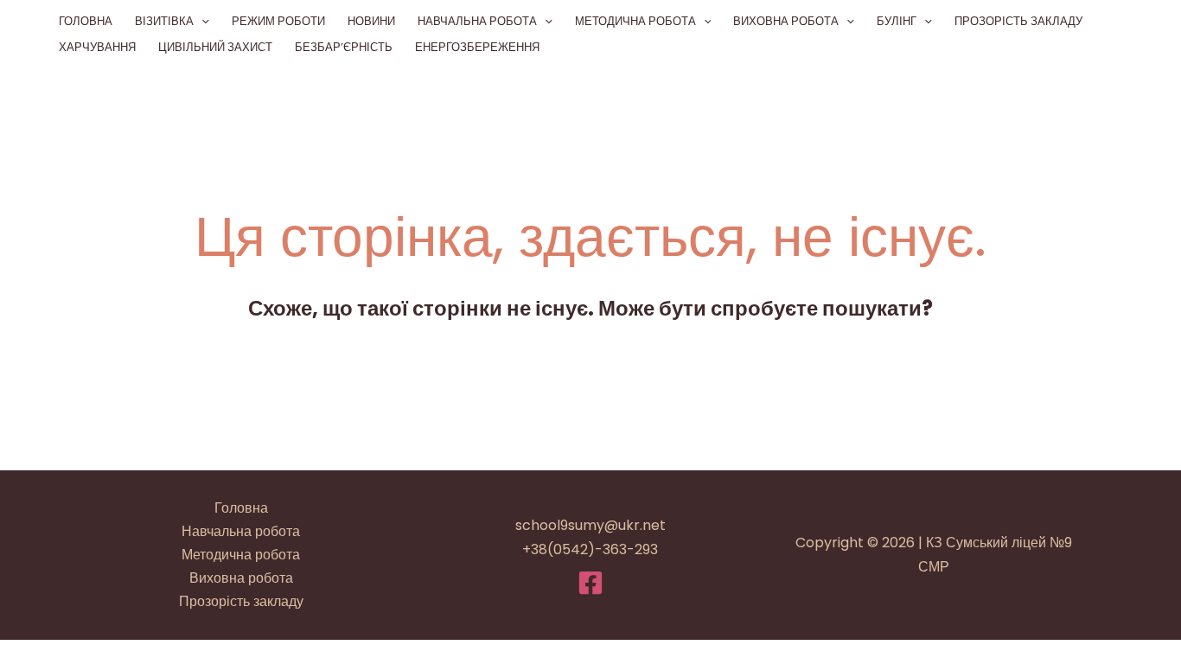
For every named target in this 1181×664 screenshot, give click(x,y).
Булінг (896, 21)
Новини (371, 21)
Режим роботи (278, 21)
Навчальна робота (477, 21)
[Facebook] (590, 583)
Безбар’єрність (344, 47)
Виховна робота (786, 21)
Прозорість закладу (1018, 21)
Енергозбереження (477, 47)
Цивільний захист (215, 47)
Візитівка (164, 21)
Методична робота (635, 21)
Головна (85, 21)
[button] (201, 22)
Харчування (97, 47)
